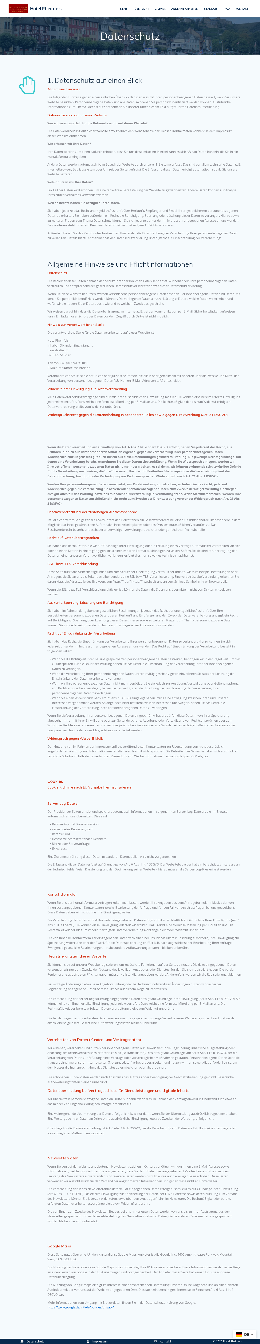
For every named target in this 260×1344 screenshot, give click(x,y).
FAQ (227, 8)
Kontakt (242, 8)
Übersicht (142, 8)
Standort (211, 8)
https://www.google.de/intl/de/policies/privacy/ (80, 1307)
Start (124, 8)
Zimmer (160, 8)
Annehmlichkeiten (184, 8)
